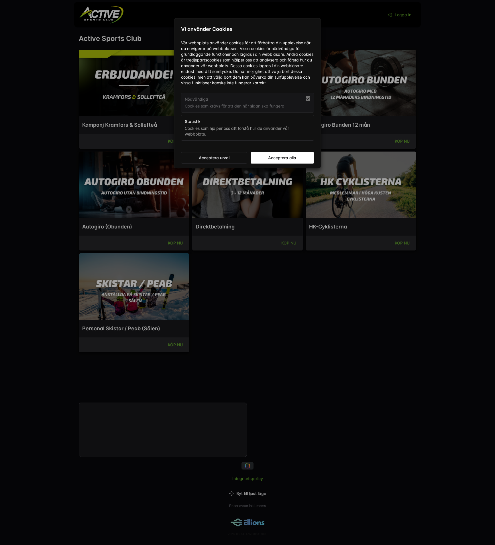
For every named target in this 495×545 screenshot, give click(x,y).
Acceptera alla (282, 157)
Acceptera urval (214, 157)
